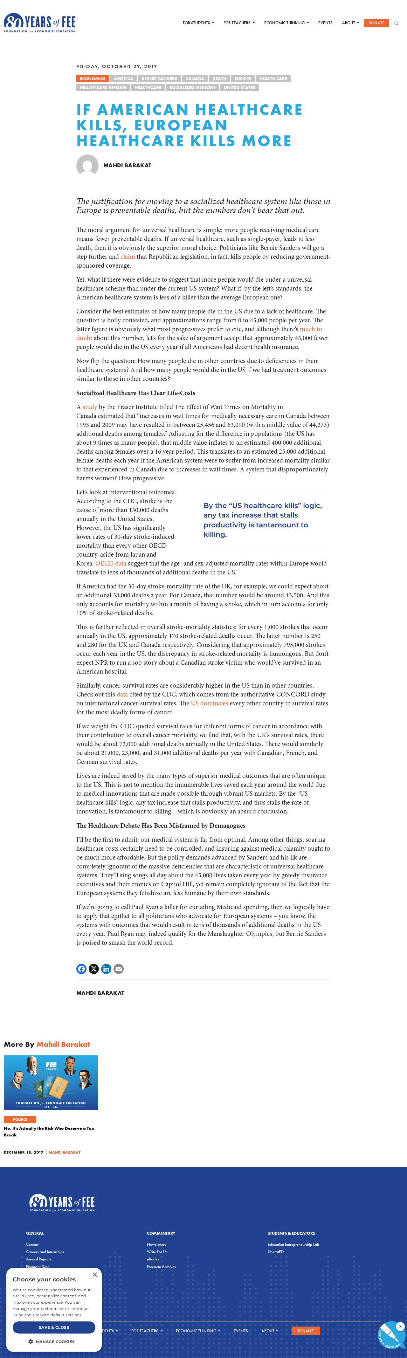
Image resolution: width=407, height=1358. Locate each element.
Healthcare (148, 87)
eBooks (153, 1259)
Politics (20, 1119)
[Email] (119, 969)
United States (239, 87)
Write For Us (157, 1251)
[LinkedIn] (106, 969)
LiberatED (276, 1251)
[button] (54, 1341)
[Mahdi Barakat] (87, 165)
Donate (376, 22)
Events (325, 22)
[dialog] (54, 1310)
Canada (195, 78)
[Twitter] (94, 969)
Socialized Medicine (192, 87)
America (123, 78)
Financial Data (38, 1266)
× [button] (94, 1274)
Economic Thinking (285, 22)
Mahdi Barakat (127, 165)
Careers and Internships (45, 1251)
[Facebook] (81, 969)
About (349, 22)
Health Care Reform (103, 87)
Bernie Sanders (159, 78)
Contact (32, 1244)
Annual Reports (38, 1259)
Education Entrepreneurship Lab (293, 1244)
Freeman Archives (161, 1266)
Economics (93, 78)
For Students (197, 22)
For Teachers (238, 22)
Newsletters (156, 1244)
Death (219, 78)
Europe (243, 78)
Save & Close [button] (54, 1327)
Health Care (273, 78)
